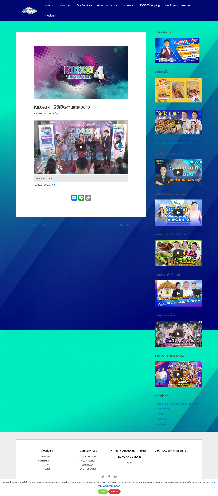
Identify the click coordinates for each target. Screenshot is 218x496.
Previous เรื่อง (37, 225)
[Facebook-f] (109, 476)
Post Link (159, 413)
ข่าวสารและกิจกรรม (107, 5)
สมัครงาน (129, 5)
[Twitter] (102, 476)
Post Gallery (161, 418)
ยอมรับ (103, 491)
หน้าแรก (49, 5)
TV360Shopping (150, 5)
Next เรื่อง (126, 225)
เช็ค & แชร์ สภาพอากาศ (177, 5)
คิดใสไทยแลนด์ (44, 113)
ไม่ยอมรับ (114, 491)
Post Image (160, 424)
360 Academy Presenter (171, 451)
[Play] (81, 147)
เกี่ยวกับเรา (65, 5)
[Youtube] (115, 476)
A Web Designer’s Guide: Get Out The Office (177, 403)
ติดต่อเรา (50, 16)
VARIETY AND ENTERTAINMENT (130, 451)
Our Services (84, 5)
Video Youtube (163, 408)
